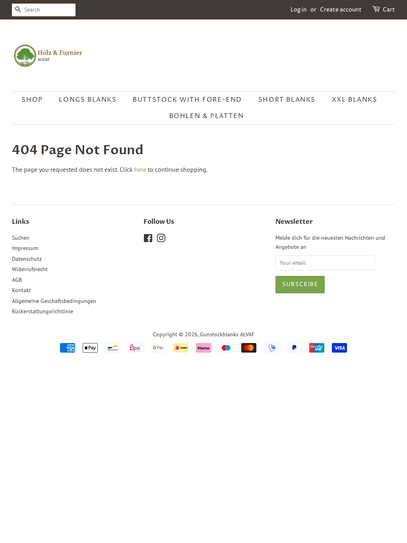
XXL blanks (355, 99)
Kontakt (21, 290)
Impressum (25, 248)
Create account (341, 10)
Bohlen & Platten (206, 116)
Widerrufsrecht (30, 269)
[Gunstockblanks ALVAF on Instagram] (161, 239)
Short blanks (287, 99)
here (140, 169)
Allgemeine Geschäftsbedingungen (54, 300)
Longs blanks (87, 99)
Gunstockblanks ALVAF (227, 334)
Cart (389, 10)
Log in (299, 10)
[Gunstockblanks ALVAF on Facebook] (148, 239)
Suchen (20, 237)
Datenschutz (27, 258)
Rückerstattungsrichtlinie (42, 311)
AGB (17, 279)
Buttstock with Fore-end (187, 99)
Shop (32, 99)
